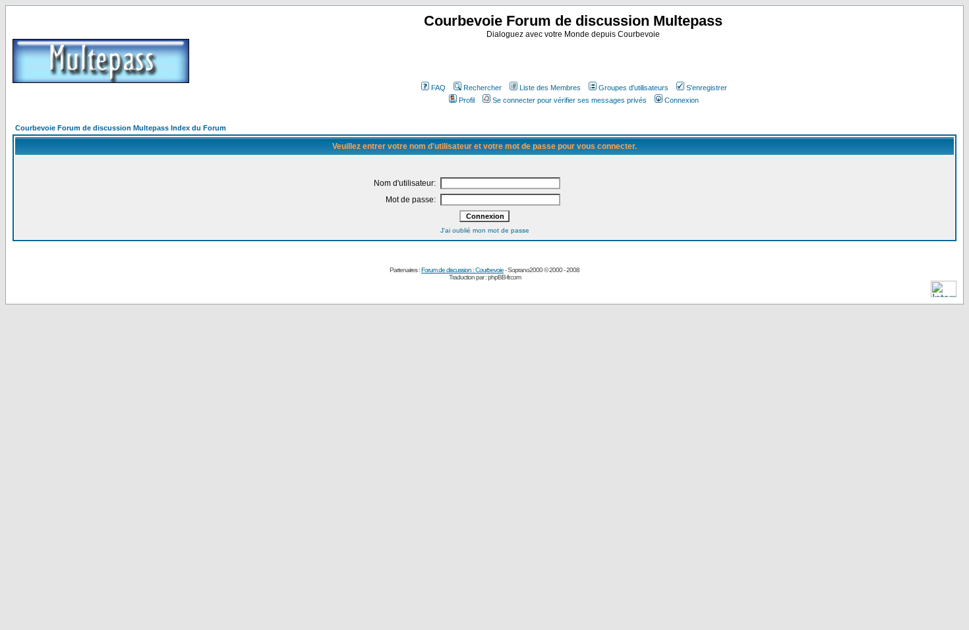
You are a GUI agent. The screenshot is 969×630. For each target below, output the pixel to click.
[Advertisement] (575, 58)
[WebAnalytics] (943, 293)
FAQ (438, 88)
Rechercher (482, 88)
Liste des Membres (550, 88)
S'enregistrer (706, 88)
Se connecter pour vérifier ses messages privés (569, 100)
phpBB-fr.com (504, 277)
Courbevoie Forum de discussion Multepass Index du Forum (120, 128)
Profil (467, 100)
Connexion (681, 100)
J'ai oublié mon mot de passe (484, 230)
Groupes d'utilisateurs (633, 88)
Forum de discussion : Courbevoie (462, 269)
